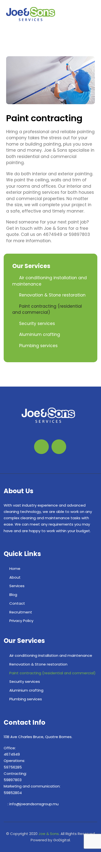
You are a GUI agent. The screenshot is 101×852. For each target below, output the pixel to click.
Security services (37, 323)
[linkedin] (14, 28)
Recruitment (20, 612)
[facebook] (7, 28)
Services (17, 585)
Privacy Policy (21, 620)
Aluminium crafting (39, 334)
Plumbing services (38, 346)
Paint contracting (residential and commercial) (47, 309)
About (15, 577)
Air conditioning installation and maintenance (50, 655)
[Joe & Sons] (31, 14)
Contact (17, 603)
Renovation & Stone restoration (52, 295)
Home (14, 568)
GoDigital (61, 840)
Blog (13, 594)
